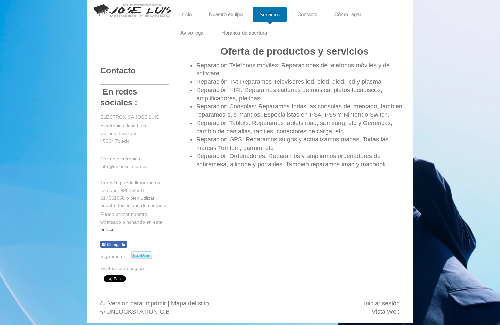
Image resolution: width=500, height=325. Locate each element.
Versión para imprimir (137, 303)
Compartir (116, 244)
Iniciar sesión (382, 303)
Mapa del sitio (190, 303)
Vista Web (386, 311)
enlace (107, 229)
